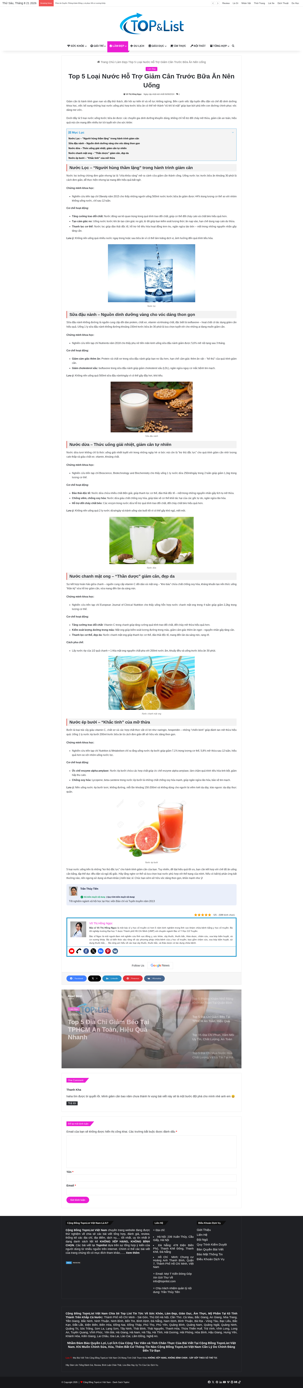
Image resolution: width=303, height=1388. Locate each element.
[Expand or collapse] (233, 132)
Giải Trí (98, 46)
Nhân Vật (246, 3)
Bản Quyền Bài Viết (210, 1249)
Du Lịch (138, 46)
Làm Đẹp (118, 46)
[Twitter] (93, 951)
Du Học (295, 3)
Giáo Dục (157, 46)
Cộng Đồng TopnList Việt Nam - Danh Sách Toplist (106, 1382)
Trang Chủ (107, 62)
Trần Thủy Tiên (89, 888)
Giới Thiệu (204, 1230)
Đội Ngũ (202, 1239)
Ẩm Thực (179, 46)
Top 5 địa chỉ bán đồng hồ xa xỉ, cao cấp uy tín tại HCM (76, 3)
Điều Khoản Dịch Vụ (210, 1259)
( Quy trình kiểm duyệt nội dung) (120, 897)
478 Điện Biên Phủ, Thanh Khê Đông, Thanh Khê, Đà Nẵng (173, 1248)
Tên (69, 1172)
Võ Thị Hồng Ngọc (134, 94)
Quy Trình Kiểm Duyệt (212, 1244)
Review (226, 3)
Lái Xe (271, 3)
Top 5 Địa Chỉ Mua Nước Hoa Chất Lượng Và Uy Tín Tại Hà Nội (117, 1028)
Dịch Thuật (283, 3)
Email (71, 1185)
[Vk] (115, 951)
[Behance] (101, 951)
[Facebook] (86, 951)
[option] (151, 1029)
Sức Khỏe (77, 46)
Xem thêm (133, 1252)
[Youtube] (71, 951)
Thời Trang (259, 3)
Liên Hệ (202, 1234)
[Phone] (79, 951)
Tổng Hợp (220, 46)
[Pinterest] (108, 951)
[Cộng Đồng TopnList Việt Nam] (151, 24)
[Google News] (160, 965)
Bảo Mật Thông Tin (210, 1254)
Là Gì (235, 3)
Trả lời (72, 1103)
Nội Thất (199, 46)
